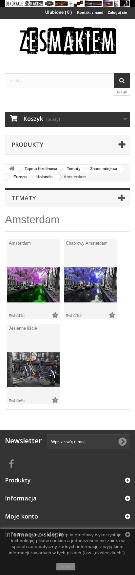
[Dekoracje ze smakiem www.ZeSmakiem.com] (67, 3)
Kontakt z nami (90, 12)
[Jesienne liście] (33, 369)
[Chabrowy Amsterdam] (90, 284)
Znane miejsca (103, 168)
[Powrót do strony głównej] (12, 169)
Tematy (74, 168)
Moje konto (21, 516)
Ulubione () (58, 12)
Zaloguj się (117, 12)
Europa (20, 177)
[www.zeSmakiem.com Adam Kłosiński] (67, 40)
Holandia (44, 177)
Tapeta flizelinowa (41, 168)
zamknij (66, 566)
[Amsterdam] (33, 284)
